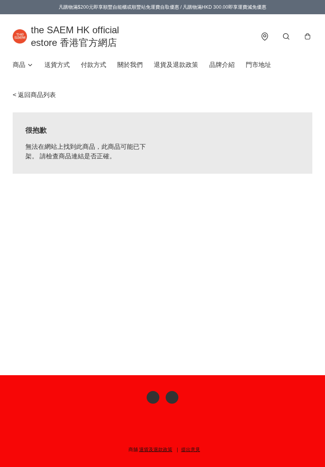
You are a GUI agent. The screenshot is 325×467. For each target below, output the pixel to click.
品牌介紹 (222, 64)
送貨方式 (57, 64)
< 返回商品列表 (34, 94)
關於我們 (130, 64)
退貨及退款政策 (176, 64)
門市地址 (258, 64)
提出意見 (190, 449)
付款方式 (93, 64)
